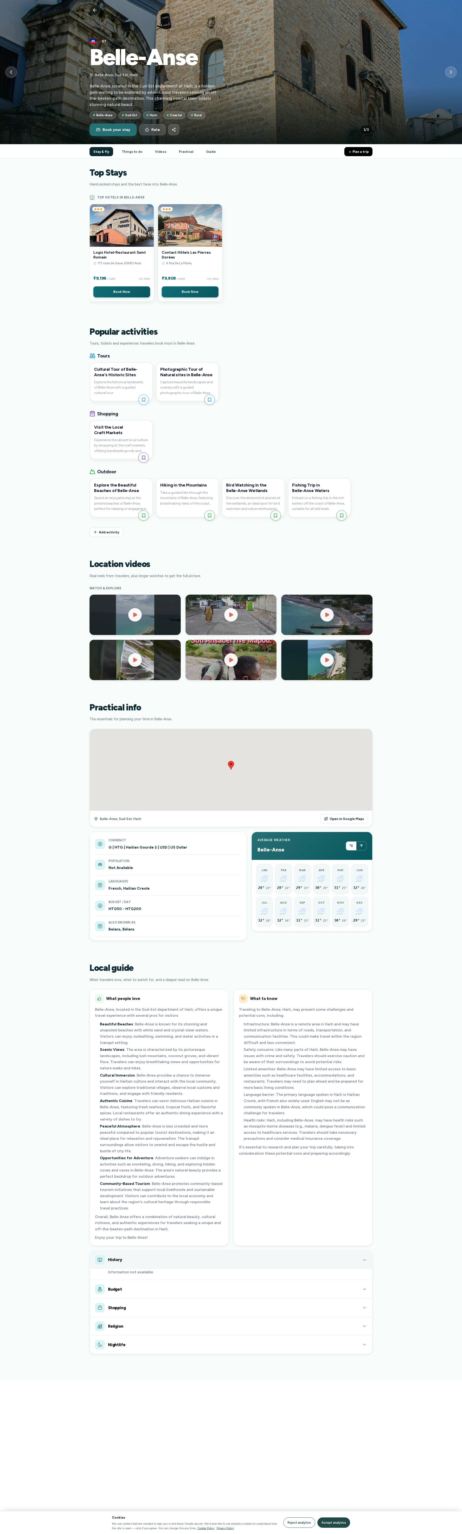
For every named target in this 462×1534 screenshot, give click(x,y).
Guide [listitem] (211, 152)
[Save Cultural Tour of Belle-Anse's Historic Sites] (143, 399)
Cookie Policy (205, 1528)
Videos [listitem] (160, 152)
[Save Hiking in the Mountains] (209, 515)
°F (361, 846)
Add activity (109, 532)
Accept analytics (333, 1522)
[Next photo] (451, 72)
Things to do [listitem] (132, 152)
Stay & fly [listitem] (101, 152)
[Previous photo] (11, 72)
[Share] (173, 129)
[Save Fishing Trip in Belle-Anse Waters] (341, 515)
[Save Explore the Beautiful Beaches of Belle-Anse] (143, 515)
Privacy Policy (225, 1528)
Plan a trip (360, 152)
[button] (122, 253)
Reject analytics (299, 1522)
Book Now (121, 292)
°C (351, 846)
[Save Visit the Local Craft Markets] (143, 457)
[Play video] (135, 615)
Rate (155, 130)
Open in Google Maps (347, 819)
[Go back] (95, 10)
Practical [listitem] (186, 152)
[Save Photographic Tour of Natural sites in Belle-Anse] (209, 399)
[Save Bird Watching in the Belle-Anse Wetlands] (275, 515)
